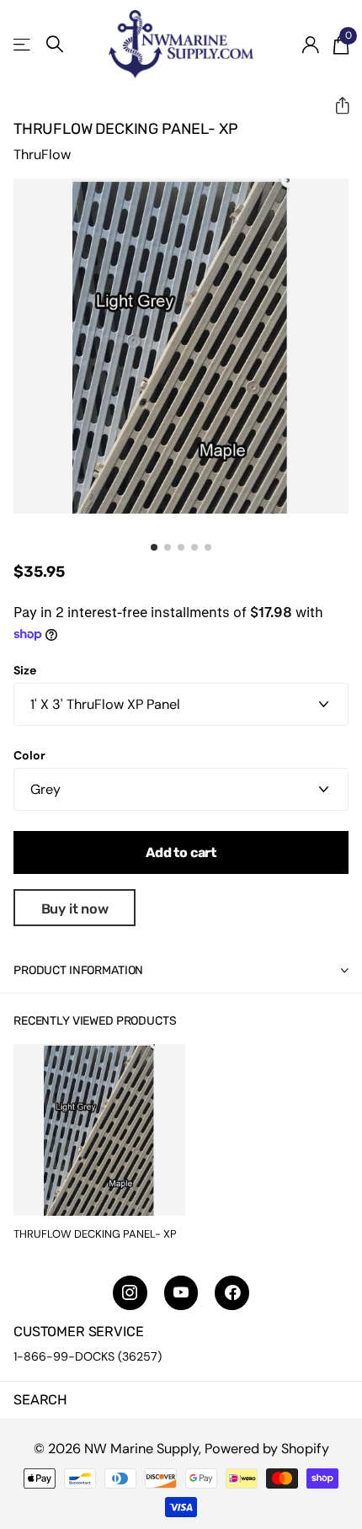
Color (29, 755)
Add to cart (181, 852)
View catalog (23, 44)
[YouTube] (181, 1293)
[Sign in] (310, 44)
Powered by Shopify (267, 1448)
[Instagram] (130, 1293)
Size (24, 670)
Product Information (78, 970)
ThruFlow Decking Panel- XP (95, 1234)
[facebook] (232, 1293)
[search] (54, 44)
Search (40, 1400)
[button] (335, 106)
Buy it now (75, 909)
